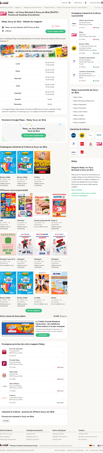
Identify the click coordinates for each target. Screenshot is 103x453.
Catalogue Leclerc (32, 437)
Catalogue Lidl (30, 434)
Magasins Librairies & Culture (33, 7)
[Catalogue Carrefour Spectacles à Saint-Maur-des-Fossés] (73, 143)
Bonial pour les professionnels (87, 437)
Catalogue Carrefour (32, 439)
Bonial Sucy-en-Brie (6, 7)
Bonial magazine (5, 437)
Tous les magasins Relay (55, 31)
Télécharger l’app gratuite (8, 439)
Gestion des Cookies (96, 450)
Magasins (18, 7)
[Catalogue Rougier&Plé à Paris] (90, 143)
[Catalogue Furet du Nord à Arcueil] (82, 143)
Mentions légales (60, 450)
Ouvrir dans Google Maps (34, 135)
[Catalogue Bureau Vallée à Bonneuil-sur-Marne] (82, 135)
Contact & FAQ (83, 434)
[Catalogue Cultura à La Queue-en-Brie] (73, 135)
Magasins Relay (49, 7)
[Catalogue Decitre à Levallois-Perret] (82, 152)
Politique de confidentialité (75, 450)
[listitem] (8, 167)
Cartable (6, 421)
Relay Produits (76, 190)
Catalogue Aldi (56, 439)
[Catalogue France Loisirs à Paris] (90, 135)
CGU (86, 450)
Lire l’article (43, 335)
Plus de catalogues (33, 310)
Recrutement (82, 439)
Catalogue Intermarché (59, 437)
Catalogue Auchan (58, 434)
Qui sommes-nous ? (6, 434)
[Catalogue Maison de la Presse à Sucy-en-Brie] (73, 152)
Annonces (98, 7)
